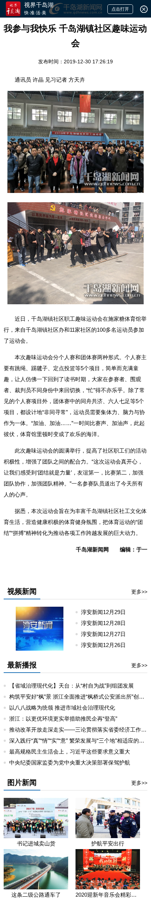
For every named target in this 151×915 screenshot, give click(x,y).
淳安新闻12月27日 (106, 634)
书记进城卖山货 (36, 843)
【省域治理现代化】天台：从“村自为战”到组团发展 (71, 685)
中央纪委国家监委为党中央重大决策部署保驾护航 (69, 762)
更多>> (139, 592)
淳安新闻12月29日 (106, 612)
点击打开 (120, 9)
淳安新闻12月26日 (106, 645)
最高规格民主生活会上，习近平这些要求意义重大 (69, 751)
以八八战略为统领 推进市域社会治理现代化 (62, 707)
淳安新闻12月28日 (106, 623)
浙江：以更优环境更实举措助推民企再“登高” (63, 718)
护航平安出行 (107, 843)
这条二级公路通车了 (36, 895)
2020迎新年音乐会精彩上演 (108, 895)
